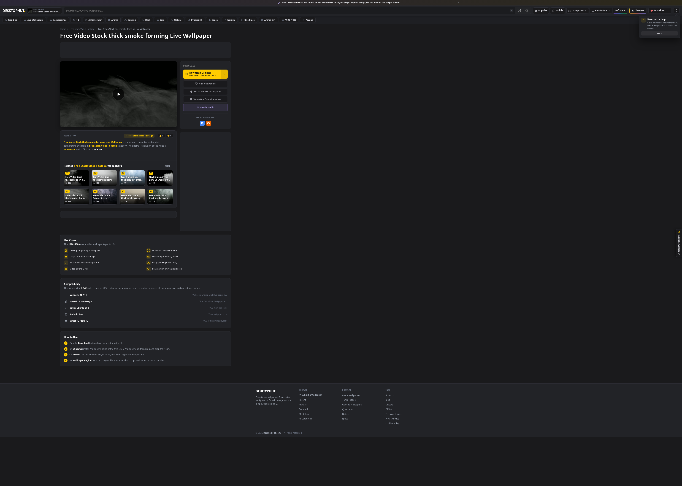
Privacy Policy (392, 418)
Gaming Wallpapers (352, 404)
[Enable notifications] (676, 11)
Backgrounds (59, 19)
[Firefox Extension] (208, 123)
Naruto (231, 19)
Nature (178, 19)
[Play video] (118, 94)
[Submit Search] (527, 10)
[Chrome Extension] (202, 123)
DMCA (389, 409)
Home (63, 29)
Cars (162, 19)
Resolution (601, 10)
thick (85, 142)
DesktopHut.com (272, 432)
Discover (639, 10)
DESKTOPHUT (266, 391)
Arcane (309, 19)
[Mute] (153, 124)
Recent (302, 399)
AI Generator (95, 19)
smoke (92, 142)
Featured (303, 409)
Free (66, 142)
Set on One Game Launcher (207, 99)
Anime (114, 19)
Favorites (660, 10)
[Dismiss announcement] (459, 3)
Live (108, 142)
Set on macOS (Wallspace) (207, 91)
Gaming (132, 19)
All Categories (305, 418)
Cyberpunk (196, 19)
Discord (389, 404)
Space (215, 19)
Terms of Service (394, 414)
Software (620, 10)
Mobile (559, 10)
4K (77, 19)
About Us (390, 395)
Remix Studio (207, 107)
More (167, 165)
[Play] (64, 124)
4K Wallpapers (349, 399)
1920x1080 (69, 149)
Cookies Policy (392, 423)
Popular (542, 10)
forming (100, 142)
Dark (147, 19)
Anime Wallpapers (351, 395)
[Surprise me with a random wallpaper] (519, 10)
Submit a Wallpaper (312, 394)
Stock (79, 142)
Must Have (304, 414)
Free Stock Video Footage (82, 29)
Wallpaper (116, 142)
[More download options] (224, 74)
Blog (388, 399)
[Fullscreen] (172, 124)
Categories (578, 10)
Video (72, 142)
